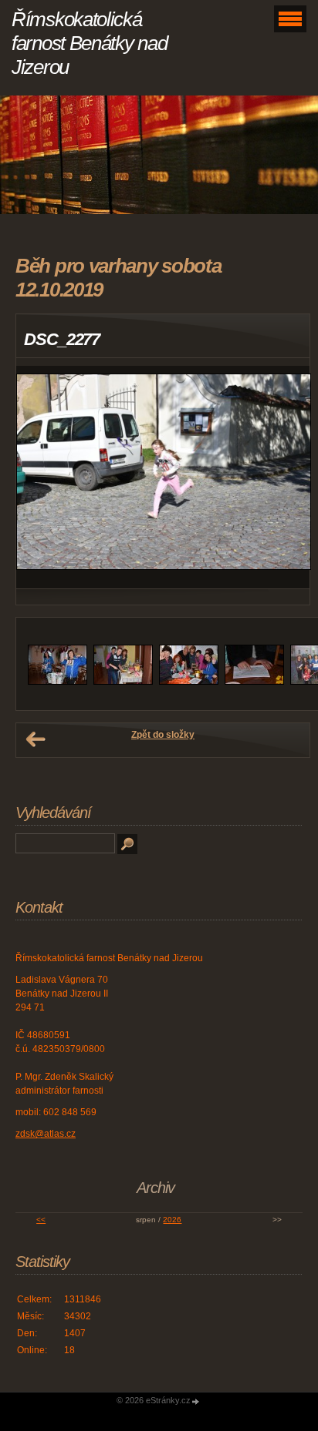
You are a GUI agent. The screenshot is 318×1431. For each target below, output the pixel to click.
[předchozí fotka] (41, 477)
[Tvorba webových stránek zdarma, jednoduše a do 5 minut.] (196, 1401)
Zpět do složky (163, 734)
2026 (172, 1219)
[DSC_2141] (188, 681)
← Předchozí (35, 739)
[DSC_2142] (254, 681)
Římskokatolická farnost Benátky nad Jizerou (89, 43)
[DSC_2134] (123, 681)
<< (41, 1219)
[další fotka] (284, 477)
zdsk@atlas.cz (45, 1133)
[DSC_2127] (57, 681)
